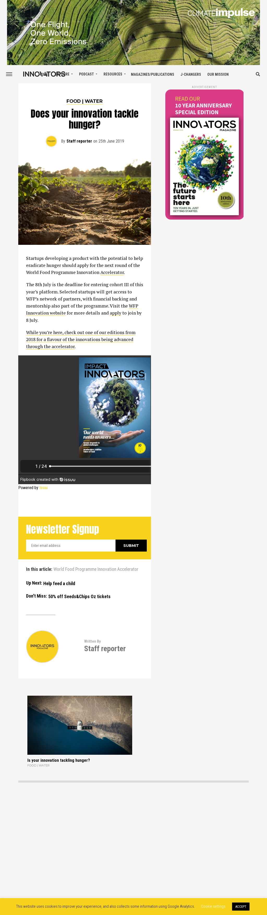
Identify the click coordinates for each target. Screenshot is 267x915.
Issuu (43, 487)
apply (115, 313)
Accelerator (112, 272)
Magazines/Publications (152, 74)
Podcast (86, 74)
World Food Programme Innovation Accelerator (95, 569)
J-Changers (190, 74)
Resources (113, 74)
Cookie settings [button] (213, 906)
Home (43, 74)
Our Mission (218, 74)
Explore (62, 74)
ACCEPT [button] (240, 906)
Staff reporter (79, 141)
